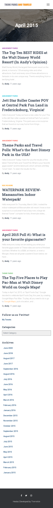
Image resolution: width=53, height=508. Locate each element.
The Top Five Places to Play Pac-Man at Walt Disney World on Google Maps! (25, 282)
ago (15, 84)
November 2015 (10, 421)
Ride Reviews (7, 185)
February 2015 (9, 467)
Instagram (31, 496)
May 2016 (7, 390)
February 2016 (9, 405)
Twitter (26, 496)
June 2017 (8, 364)
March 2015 (8, 462)
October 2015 (9, 426)
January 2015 (9, 473)
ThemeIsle (35, 501)
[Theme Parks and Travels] (19, 4)
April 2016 (7, 395)
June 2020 (8, 348)
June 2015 (8, 447)
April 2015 (7, 457)
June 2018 (8, 353)
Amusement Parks (10, 48)
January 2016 (9, 410)
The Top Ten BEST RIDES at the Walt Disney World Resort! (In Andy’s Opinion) (24, 57)
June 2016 (8, 384)
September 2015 (10, 431)
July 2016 (7, 379)
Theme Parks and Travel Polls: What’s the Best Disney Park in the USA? (26, 150)
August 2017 (8, 358)
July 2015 (7, 441)
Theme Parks (7, 273)
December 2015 (10, 415)
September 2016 (10, 369)
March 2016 (8, 400)
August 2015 (8, 436)
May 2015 (7, 452)
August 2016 (8, 374)
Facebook (21, 496)
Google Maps (10, 301)
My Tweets (6, 320)
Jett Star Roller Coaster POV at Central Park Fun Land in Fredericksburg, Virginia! (25, 105)
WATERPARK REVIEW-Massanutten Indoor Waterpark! (21, 195)
